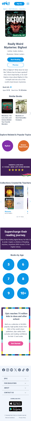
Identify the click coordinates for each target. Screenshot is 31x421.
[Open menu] (28, 3)
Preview (15, 65)
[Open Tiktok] (23, 370)
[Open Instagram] (7, 370)
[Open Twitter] (15, 370)
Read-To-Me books (13, 9)
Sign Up (19, 4)
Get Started (15, 343)
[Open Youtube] (11, 370)
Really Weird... (22, 9)
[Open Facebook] (3, 370)
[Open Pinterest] (19, 370)
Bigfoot (5, 9)
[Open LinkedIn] (27, 370)
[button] (14, 201)
